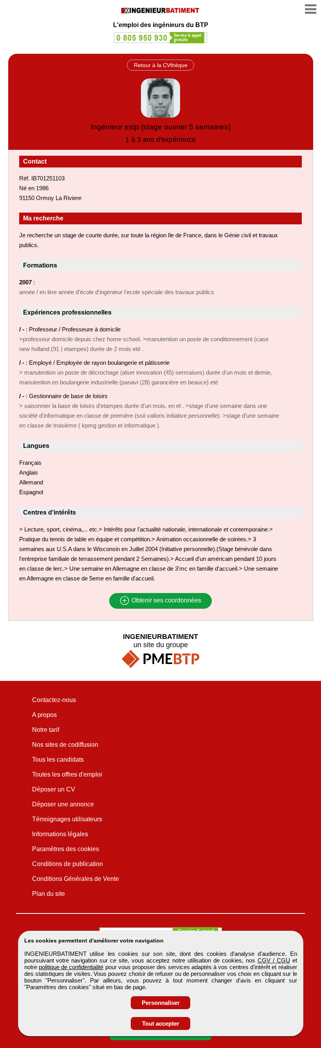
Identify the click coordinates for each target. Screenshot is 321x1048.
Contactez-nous (54, 700)
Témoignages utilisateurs (67, 819)
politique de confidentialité (71, 967)
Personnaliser (161, 1002)
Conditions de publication (67, 864)
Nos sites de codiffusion (65, 744)
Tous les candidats (58, 759)
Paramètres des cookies (65, 849)
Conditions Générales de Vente (75, 878)
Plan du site (48, 893)
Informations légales (60, 834)
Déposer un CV (53, 789)
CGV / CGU (274, 960)
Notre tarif (45, 729)
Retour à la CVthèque (161, 65)
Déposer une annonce (63, 804)
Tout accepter (160, 1023)
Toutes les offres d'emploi (67, 774)
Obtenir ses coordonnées (165, 600)
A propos (44, 714)
